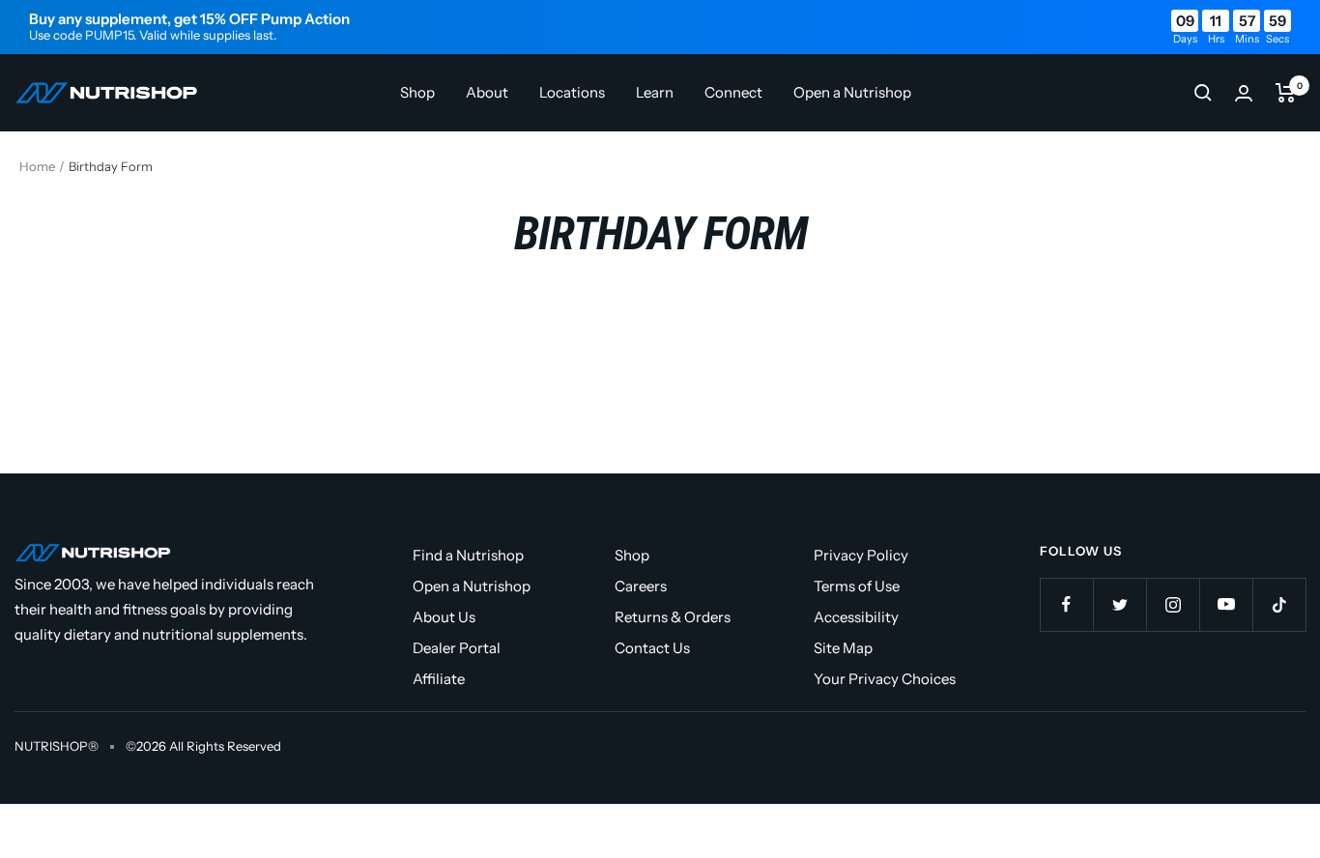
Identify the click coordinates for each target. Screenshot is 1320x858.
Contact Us (652, 648)
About (487, 92)
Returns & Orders (673, 617)
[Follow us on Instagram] (1172, 604)
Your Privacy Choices (885, 679)
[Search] (1203, 92)
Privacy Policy (861, 555)
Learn (655, 92)
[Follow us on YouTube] (1225, 604)
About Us (444, 617)
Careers (641, 586)
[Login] (1243, 93)
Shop (417, 92)
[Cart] (1286, 92)
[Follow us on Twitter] (1119, 604)
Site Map (843, 648)
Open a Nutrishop (852, 92)
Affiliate (439, 679)
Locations (572, 92)
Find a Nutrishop (468, 555)
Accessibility (856, 617)
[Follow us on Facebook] (1066, 604)
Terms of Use (857, 586)
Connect (733, 92)
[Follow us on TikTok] (1279, 604)
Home (37, 166)
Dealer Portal (457, 648)
